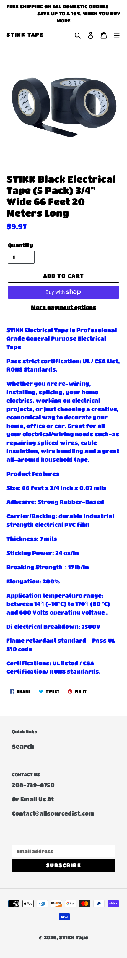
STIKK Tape (24, 35)
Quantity (20, 245)
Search (23, 746)
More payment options (63, 307)
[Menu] (116, 34)
